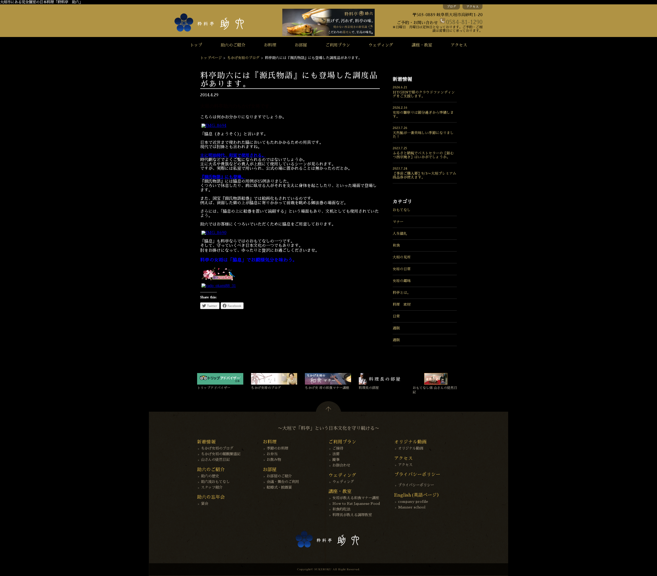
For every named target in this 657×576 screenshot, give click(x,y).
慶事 (336, 459)
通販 (396, 328)
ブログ (451, 6)
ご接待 (337, 448)
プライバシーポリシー (416, 485)
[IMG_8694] (214, 126)
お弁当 (272, 454)
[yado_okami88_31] (218, 285)
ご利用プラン (337, 45)
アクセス (472, 6)
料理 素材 (402, 304)
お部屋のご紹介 (279, 476)
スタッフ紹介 (212, 487)
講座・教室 (422, 45)
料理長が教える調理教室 (352, 515)
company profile (413, 501)
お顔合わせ (341, 465)
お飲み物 (274, 459)
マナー (398, 222)
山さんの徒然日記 (215, 459)
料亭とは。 (402, 292)
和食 (396, 245)
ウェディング (381, 45)
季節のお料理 (277, 448)
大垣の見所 (402, 257)
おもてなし (402, 210)
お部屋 (301, 45)
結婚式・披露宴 (279, 487)
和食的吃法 (341, 509)
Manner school (412, 507)
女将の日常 (402, 269)
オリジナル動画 (410, 448)
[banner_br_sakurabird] (218, 281)
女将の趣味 (402, 281)
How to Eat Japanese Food (356, 503)
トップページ (211, 58)
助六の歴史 (210, 476)
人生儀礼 (400, 233)
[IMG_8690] (214, 233)
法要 (336, 454)
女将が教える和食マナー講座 (355, 498)
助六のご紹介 (233, 45)
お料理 (270, 45)
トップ (196, 45)
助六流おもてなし (215, 482)
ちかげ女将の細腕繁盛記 (220, 454)
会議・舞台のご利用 (283, 482)
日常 (396, 316)
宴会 (204, 503)
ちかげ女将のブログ (243, 58)
